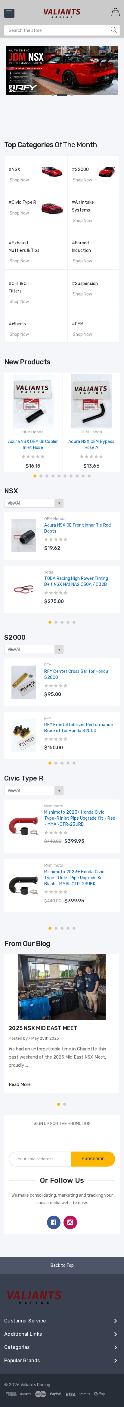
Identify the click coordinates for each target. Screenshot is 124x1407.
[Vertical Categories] (9, 13)
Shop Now (19, 180)
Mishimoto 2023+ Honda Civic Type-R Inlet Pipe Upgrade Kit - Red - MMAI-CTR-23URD (79, 818)
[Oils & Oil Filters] (52, 280)
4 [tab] (52, 476)
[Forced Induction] (106, 237)
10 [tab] (89, 476)
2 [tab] (62, 95)
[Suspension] (106, 278)
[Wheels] (52, 321)
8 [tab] (77, 476)
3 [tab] (71, 95)
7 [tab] (71, 476)
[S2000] (106, 164)
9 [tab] (83, 476)
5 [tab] (58, 476)
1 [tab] (52, 95)
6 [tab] (65, 476)
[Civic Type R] (52, 199)
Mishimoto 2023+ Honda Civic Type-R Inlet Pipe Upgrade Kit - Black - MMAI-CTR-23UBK (75, 877)
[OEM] (106, 318)
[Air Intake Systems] (106, 197)
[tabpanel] (62, 73)
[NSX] (52, 166)
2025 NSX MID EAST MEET (43, 1028)
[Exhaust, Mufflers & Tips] (52, 240)
